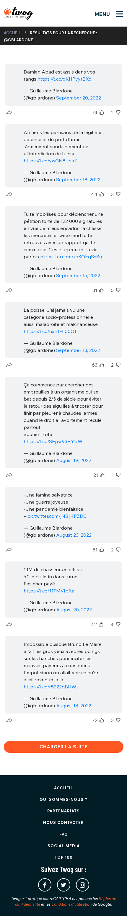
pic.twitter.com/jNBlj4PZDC (57, 516)
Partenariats (63, 811)
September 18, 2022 (78, 179)
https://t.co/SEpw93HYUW (53, 441)
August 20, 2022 (74, 610)
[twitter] (63, 884)
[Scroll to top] (113, 902)
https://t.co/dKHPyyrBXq (65, 79)
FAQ (63, 834)
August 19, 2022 (73, 460)
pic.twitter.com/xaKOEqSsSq (71, 256)
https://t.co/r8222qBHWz (51, 687)
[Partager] (9, 112)
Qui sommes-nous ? (63, 799)
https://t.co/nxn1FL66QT (50, 331)
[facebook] (44, 884)
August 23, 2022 (74, 535)
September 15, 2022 (78, 275)
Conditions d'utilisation (71, 904)
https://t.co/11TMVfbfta (49, 591)
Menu (103, 14)
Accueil (12, 32)
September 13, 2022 (78, 350)
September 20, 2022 (78, 98)
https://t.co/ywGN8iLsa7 (50, 161)
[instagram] (82, 884)
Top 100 (64, 857)
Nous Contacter (63, 822)
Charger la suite (64, 747)
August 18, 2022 (73, 705)
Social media (64, 845)
